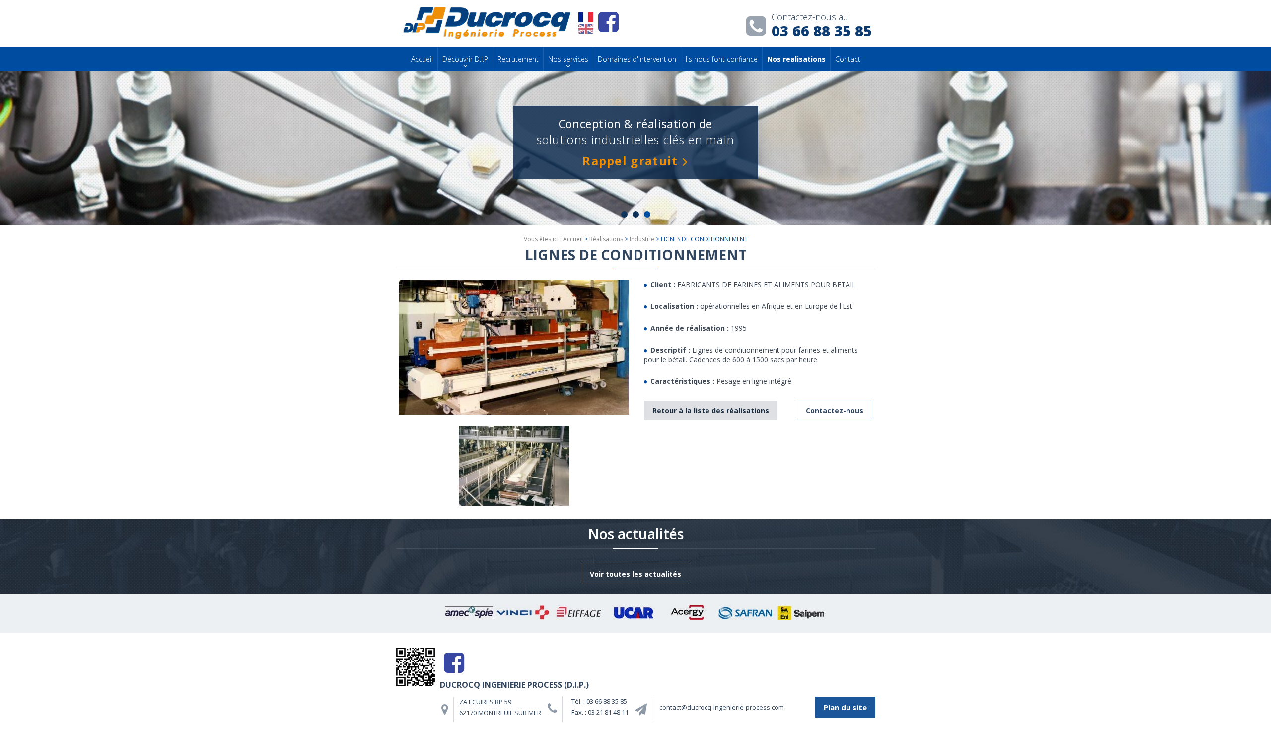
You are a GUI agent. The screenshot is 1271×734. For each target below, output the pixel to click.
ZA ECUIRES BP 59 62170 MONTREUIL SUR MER (500, 707)
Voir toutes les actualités (635, 574)
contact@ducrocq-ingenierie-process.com (721, 707)
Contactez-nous (834, 410)
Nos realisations (796, 59)
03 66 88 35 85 (822, 26)
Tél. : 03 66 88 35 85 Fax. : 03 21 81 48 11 (600, 707)
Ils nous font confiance (722, 59)
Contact (847, 59)
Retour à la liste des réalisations (710, 410)
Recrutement (518, 59)
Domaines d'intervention (637, 59)
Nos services (568, 59)
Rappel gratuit (630, 160)
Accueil (422, 59)
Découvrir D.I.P (465, 59)
